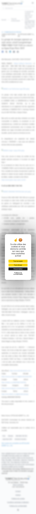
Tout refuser (18, 265)
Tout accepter (18, 261)
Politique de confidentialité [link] (18, 273)
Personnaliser (18, 269)
